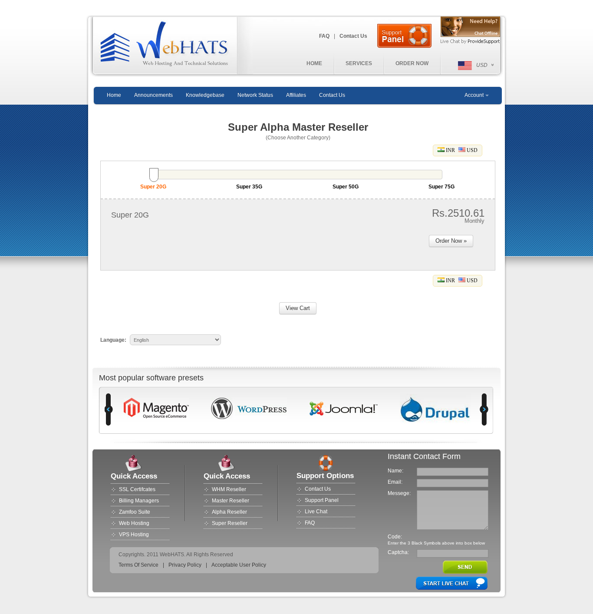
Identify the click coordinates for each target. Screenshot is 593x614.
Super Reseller (229, 523)
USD (471, 150)
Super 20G (153, 187)
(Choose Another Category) (298, 138)
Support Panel (322, 500)
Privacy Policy (184, 565)
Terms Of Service (138, 565)
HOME (314, 63)
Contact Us (353, 36)
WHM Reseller (229, 489)
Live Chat (316, 511)
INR (450, 150)
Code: (395, 537)
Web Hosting (134, 523)
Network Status (255, 95)
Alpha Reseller (229, 512)
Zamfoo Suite (134, 512)
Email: (395, 482)
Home (114, 95)
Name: (395, 471)
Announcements (153, 95)
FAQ (324, 36)
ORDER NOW (411, 63)
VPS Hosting (134, 534)
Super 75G (441, 187)
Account (474, 95)
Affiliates (296, 95)
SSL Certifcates (137, 489)
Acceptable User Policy (238, 565)
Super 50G (346, 187)
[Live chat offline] (470, 27)
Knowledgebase (205, 95)
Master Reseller (230, 501)
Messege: (399, 493)
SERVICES (359, 63)
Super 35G (249, 187)
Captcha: (398, 552)
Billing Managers (139, 501)
